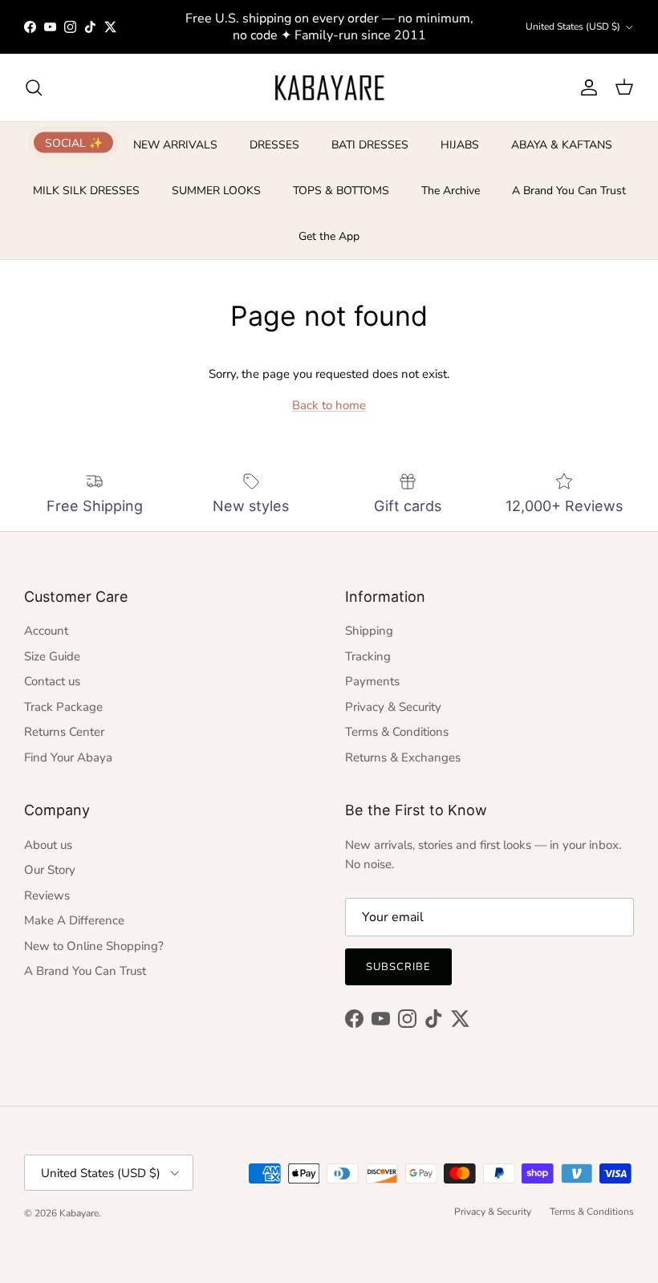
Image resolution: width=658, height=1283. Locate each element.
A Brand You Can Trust (569, 190)
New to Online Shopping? (94, 946)
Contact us (52, 681)
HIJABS (460, 144)
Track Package (63, 707)
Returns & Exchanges (403, 757)
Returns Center (64, 732)
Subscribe (398, 967)
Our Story (49, 870)
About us (48, 845)
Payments (372, 681)
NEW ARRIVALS (175, 144)
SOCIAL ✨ (74, 142)
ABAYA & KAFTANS (561, 144)
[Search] (33, 87)
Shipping (369, 631)
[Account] (586, 87)
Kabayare (79, 1213)
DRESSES (274, 144)
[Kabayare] (329, 87)
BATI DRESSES (369, 144)
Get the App (329, 236)
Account (46, 631)
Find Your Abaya (68, 757)
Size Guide (52, 656)
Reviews (47, 895)
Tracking (368, 656)
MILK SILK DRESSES (86, 190)
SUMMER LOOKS (216, 190)
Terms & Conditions (397, 732)
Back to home (329, 405)
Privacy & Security (393, 707)
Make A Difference (74, 920)
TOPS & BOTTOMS (341, 190)
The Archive (450, 190)
